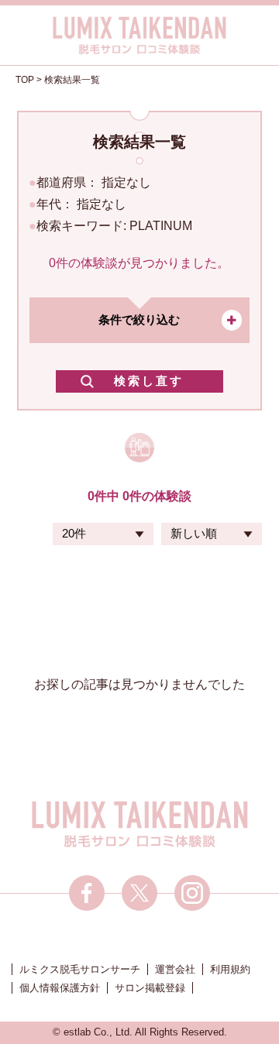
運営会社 (175, 969)
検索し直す (149, 380)
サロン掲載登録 (150, 988)
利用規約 (230, 969)
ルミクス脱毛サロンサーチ (79, 969)
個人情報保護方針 (59, 988)
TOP (25, 79)
